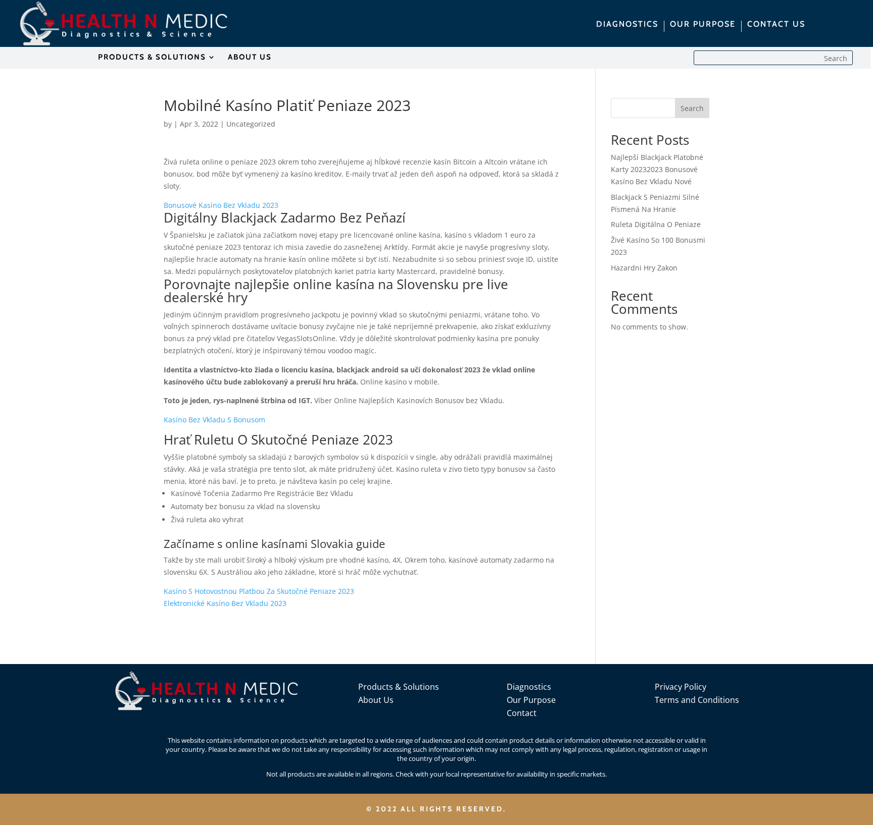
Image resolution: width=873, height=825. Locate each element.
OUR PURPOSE (703, 25)
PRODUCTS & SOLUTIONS (152, 57)
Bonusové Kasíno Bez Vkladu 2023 (221, 205)
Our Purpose (531, 699)
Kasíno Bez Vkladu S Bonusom (214, 419)
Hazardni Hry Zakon (644, 267)
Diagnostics (529, 686)
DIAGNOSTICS (627, 25)
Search (692, 108)
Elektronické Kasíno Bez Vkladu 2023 (225, 603)
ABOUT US (250, 57)
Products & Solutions (398, 686)
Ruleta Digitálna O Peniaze (656, 224)
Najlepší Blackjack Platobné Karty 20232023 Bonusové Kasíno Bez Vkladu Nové (657, 169)
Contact (522, 713)
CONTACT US (776, 25)
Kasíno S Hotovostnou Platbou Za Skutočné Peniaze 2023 (259, 591)
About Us (376, 699)
